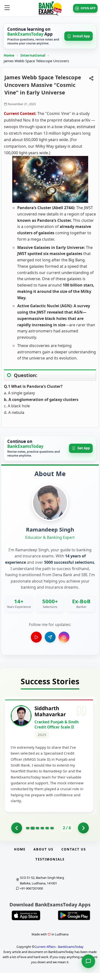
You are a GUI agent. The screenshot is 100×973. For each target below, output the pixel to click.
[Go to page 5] (47, 828)
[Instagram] (63, 637)
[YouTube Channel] (36, 637)
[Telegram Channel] (50, 637)
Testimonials (50, 859)
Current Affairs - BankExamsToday (58, 946)
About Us (43, 849)
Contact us (73, 849)
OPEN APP (88, 8)
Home (9, 55)
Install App (81, 36)
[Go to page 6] (52, 828)
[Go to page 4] (42, 828)
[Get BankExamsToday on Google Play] (74, 915)
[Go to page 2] (32, 828)
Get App (83, 448)
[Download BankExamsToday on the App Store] (26, 915)
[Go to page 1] (16, 827)
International (33, 55)
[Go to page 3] (37, 828)
